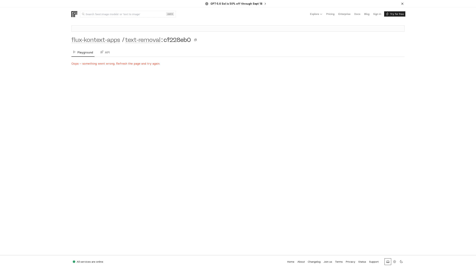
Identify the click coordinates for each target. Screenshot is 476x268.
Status (362, 261)
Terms (339, 261)
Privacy (350, 261)
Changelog (314, 261)
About (301, 261)
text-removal (142, 39)
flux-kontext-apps (95, 39)
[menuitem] (316, 14)
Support (374, 261)
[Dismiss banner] (402, 3)
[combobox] (128, 14)
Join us (328, 261)
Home (290, 261)
